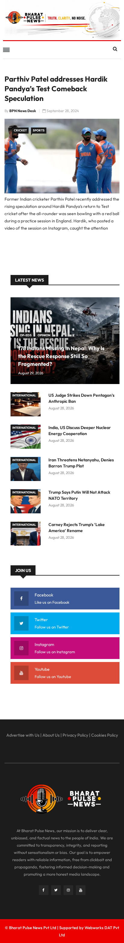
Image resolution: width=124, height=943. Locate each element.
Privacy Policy (75, 735)
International (24, 395)
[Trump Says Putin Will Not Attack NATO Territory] (27, 502)
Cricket (20, 130)
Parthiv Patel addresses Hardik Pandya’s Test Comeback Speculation (56, 88)
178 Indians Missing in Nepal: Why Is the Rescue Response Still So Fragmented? (61, 356)
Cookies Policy (104, 735)
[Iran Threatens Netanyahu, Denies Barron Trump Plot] (27, 470)
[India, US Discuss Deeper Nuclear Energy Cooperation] (27, 438)
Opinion (44, 335)
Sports (39, 130)
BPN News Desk (22, 110)
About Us (51, 735)
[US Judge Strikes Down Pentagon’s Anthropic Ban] (27, 405)
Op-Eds (26, 335)
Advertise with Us (22, 735)
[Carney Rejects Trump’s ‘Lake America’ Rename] (27, 535)
